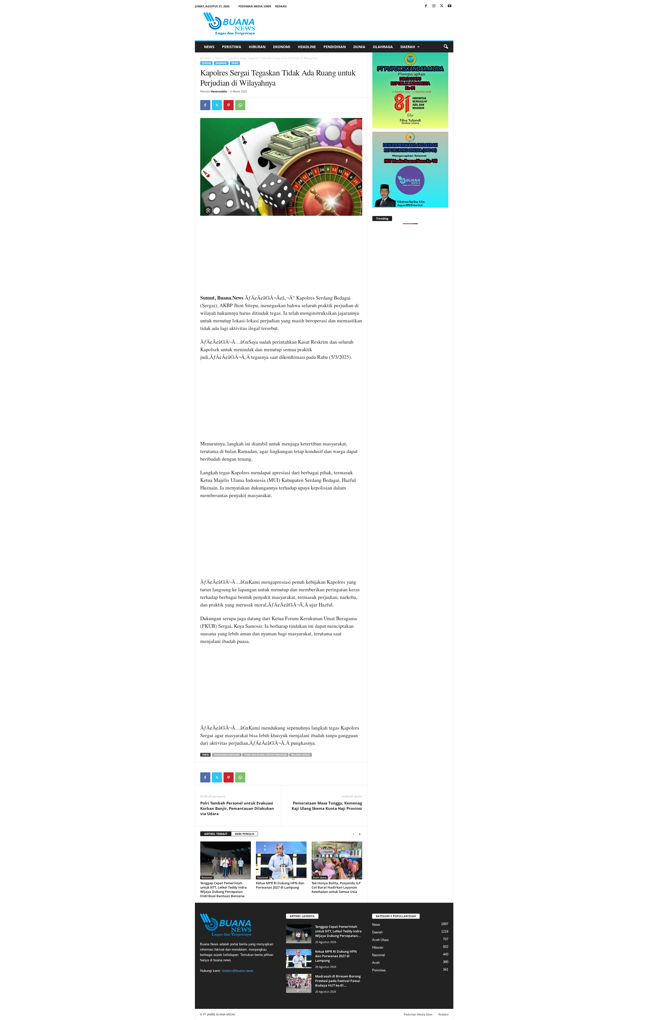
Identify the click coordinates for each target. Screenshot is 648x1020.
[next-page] (359, 834)
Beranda (205, 58)
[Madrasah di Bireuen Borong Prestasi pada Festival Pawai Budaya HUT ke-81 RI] (298, 983)
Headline (307, 46)
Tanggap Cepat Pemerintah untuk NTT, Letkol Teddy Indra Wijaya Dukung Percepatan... (338, 931)
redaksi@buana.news (237, 971)
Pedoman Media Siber (254, 6)
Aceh (376, 963)
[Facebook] (426, 6)
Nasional (206, 877)
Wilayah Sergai (300, 754)
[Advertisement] (281, 256)
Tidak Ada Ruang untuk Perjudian (265, 754)
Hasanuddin (219, 91)
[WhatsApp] (240, 105)
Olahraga (383, 46)
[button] (445, 46)
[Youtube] (450, 6)
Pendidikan (334, 46)
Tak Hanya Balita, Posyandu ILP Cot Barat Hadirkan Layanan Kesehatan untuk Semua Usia (336, 887)
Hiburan (257, 46)
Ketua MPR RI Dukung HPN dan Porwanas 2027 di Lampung (280, 885)
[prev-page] (353, 834)
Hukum (219, 58)
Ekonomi (281, 46)
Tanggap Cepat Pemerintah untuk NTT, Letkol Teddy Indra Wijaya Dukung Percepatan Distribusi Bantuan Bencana (223, 889)
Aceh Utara (320, 877)
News (209, 46)
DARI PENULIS (244, 834)
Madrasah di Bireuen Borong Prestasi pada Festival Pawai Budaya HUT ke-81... (338, 981)
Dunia (359, 46)
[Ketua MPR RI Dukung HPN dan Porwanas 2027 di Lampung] (281, 860)
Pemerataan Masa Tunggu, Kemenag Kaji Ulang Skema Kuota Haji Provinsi (327, 805)
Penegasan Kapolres (227, 754)
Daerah (407, 46)
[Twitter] (442, 6)
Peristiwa (231, 46)
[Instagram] (434, 6)
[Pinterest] (229, 105)
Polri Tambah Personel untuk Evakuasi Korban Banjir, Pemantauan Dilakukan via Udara (237, 808)
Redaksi (281, 6)
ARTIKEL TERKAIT (215, 834)
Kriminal (221, 63)
